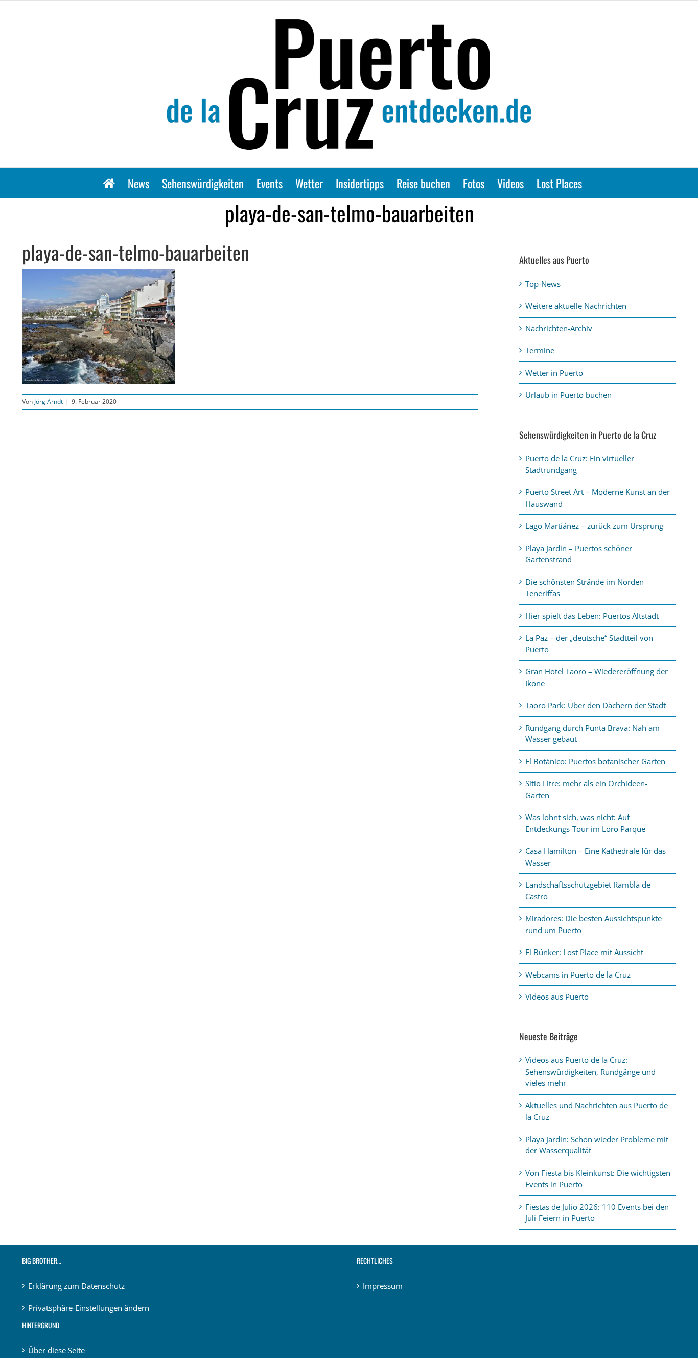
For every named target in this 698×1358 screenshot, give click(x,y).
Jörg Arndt (48, 401)
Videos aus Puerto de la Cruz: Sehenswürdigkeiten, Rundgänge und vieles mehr (590, 1071)
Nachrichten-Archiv (558, 328)
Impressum (383, 1286)
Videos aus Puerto (557, 996)
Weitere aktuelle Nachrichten (575, 306)
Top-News (543, 284)
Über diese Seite (56, 1350)
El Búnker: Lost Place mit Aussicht (584, 952)
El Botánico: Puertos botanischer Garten (595, 761)
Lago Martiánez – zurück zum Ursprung (594, 525)
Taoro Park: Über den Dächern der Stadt (595, 705)
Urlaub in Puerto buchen (568, 395)
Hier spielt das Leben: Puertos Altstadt (592, 615)
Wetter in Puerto (554, 373)
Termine (539, 350)
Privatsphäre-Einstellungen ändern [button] (88, 1308)
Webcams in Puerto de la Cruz (578, 974)
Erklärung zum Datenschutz (76, 1286)
